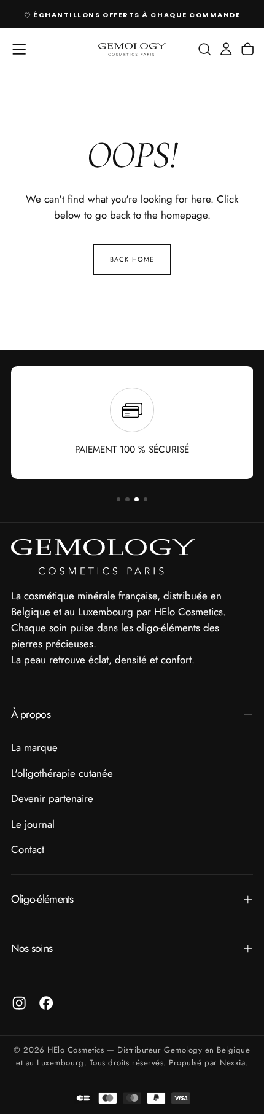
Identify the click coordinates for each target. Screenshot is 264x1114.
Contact (27, 849)
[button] (19, 49)
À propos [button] (30, 714)
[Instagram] (19, 1003)
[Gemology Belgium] (103, 557)
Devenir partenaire (52, 798)
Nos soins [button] (32, 948)
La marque (34, 747)
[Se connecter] (226, 49)
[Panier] (247, 49)
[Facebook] (46, 1003)
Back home (132, 259)
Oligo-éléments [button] (42, 899)
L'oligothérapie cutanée (62, 773)
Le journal (33, 824)
